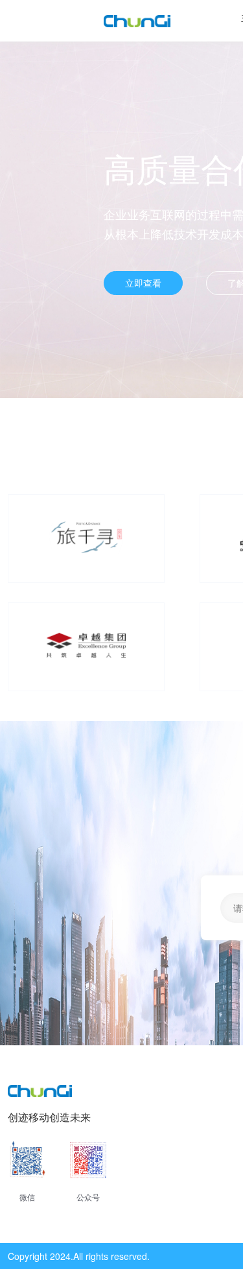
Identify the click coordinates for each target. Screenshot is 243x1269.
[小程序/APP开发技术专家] (137, 21)
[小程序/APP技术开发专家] (40, 1092)
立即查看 (143, 282)
